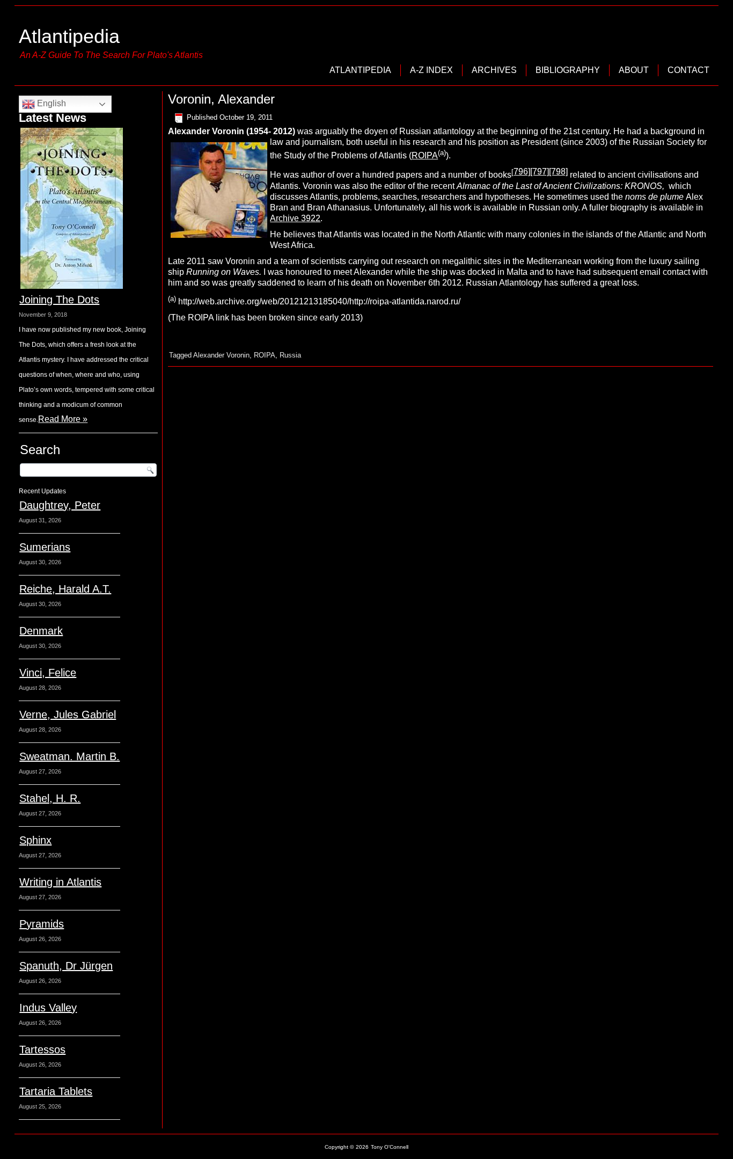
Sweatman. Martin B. (69, 756)
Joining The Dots (59, 299)
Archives (494, 70)
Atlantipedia (69, 36)
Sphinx (35, 840)
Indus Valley (48, 1008)
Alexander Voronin (221, 355)
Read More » (62, 419)
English (50, 103)
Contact (688, 70)
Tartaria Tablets (55, 1091)
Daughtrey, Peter (59, 505)
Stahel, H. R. (49, 798)
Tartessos (42, 1049)
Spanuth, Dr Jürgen (66, 966)
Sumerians (44, 547)
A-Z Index (431, 70)
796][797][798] (541, 171)
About (634, 70)
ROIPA (425, 155)
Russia (290, 355)
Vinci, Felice (47, 673)
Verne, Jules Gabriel (67, 714)
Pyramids (41, 924)
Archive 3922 (295, 218)
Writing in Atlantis (60, 882)
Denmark (41, 631)
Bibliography (568, 70)
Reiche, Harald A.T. (65, 589)
